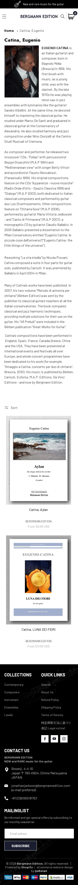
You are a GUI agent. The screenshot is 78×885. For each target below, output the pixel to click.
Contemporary (13, 684)
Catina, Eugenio (32, 30)
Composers (12, 692)
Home (9, 30)
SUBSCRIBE (20, 846)
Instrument (11, 700)
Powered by (19, 867)
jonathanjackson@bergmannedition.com (40, 785)
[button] (62, 16)
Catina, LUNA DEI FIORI (38, 629)
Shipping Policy (51, 707)
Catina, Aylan (38, 509)
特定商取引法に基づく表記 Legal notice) (56, 725)
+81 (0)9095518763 (24, 798)
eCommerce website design (55, 867)
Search (45, 684)
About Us (47, 692)
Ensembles (11, 707)
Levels (8, 715)
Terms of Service (52, 715)
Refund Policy (50, 700)
